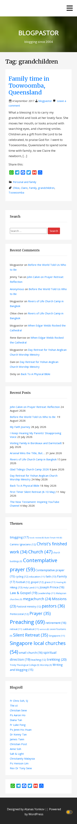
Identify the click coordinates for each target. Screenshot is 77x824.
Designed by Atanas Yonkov (26, 809)
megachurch (37, 598)
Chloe (16, 188)
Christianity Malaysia (22, 758)
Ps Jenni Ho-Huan (21, 729)
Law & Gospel (23, 593)
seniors (44, 629)
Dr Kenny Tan (18, 734)
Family (33, 188)
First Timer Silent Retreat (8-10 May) (33, 492)
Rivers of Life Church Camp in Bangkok (33, 459)
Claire (24, 188)
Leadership (46, 593)
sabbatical (31, 629)
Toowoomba (16, 192)
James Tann (17, 739)
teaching (38, 659)
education (37, 576)
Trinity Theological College (24, 665)
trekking (56, 659)
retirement (55, 623)
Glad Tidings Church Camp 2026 (29, 469)
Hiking (16, 587)
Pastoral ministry (28, 606)
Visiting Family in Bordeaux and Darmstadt (36, 443)
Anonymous (17, 289)
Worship (46, 665)
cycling (22, 576)
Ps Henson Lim (19, 763)
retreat (16, 629)
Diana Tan (16, 720)
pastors (53, 606)
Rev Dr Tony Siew (21, 768)
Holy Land (31, 587)
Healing (61, 582)
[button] (69, 8)
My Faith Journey (20, 427)
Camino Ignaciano (23, 544)
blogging (19, 537)
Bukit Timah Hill (53, 537)
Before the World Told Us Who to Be (33, 417)
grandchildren (46, 188)
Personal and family (24, 182)
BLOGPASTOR (38, 33)
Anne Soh (15, 749)
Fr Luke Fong (18, 725)
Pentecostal (19, 614)
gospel (37, 582)
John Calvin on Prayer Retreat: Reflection (35, 407)
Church (40, 551)
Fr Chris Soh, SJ (19, 700)
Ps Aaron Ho (17, 715)
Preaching (27, 621)
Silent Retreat (30, 635)
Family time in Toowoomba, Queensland (29, 85)
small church (31, 652)
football (23, 582)
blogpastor (45, 101)
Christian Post (18, 744)
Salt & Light (17, 753)
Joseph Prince (52, 587)
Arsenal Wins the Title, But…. (27, 453)
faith (51, 576)
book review (37, 537)
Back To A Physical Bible (35, 374)
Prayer (40, 613)
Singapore (57, 635)
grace (50, 582)
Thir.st (14, 705)
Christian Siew (18, 710)
